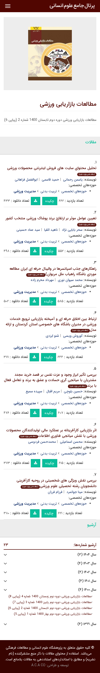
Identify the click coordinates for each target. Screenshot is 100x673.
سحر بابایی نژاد (72, 229)
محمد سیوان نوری (70, 280)
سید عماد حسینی (28, 229)
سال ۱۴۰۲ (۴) (87, 572)
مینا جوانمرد (75, 492)
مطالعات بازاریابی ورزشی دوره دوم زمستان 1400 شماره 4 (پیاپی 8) (50, 596)
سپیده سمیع (34, 391)
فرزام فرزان (55, 492)
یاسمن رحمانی (73, 179)
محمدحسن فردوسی (42, 441)
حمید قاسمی (50, 179)
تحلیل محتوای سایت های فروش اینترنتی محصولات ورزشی (51, 170)
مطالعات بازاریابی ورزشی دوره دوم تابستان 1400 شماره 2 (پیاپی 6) (50, 608)
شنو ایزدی (52, 335)
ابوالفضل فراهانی (26, 179)
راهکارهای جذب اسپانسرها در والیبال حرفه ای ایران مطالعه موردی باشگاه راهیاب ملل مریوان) (52, 271)
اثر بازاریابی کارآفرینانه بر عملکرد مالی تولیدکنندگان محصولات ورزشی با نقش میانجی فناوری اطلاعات (51, 433)
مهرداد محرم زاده (42, 280)
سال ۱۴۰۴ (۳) (86, 554)
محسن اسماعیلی (71, 441)
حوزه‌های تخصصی (74, 191)
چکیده (49, 201)
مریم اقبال (53, 391)
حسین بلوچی (73, 391)
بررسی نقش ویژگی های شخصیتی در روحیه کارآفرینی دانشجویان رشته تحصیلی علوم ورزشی (56, 483)
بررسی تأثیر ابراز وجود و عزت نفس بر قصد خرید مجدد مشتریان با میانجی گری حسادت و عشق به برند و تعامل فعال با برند (50, 380)
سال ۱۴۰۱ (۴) (87, 581)
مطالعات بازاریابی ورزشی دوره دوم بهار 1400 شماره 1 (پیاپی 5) (53, 614)
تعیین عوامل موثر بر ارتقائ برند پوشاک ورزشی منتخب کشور (51, 220)
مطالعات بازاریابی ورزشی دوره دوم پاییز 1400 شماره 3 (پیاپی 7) (52, 602)
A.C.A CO (38, 665)
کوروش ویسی (73, 335)
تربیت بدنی (49, 191)
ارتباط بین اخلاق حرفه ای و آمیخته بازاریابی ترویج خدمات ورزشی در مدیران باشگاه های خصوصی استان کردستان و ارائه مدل (51, 324)
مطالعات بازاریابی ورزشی (68, 104)
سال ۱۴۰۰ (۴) (87, 589)
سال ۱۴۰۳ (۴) (86, 563)
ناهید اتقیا (51, 229)
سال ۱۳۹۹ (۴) (86, 624)
